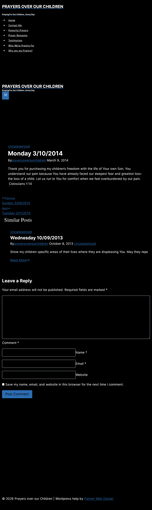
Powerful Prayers (18, 30)
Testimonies (15, 40)
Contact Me (15, 25)
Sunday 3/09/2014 (16, 201)
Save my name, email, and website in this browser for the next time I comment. (64, 384)
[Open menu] (5, 96)
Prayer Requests (17, 35)
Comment (10, 343)
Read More (20, 260)
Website (82, 375)
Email (81, 363)
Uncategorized (19, 146)
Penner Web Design (98, 499)
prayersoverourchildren (29, 160)
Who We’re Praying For (21, 45)
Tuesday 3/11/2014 (16, 211)
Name (81, 352)
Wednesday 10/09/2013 (36, 237)
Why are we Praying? (20, 50)
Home (11, 20)
